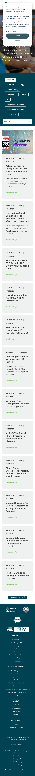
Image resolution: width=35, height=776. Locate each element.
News (24, 95)
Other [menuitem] (16, 695)
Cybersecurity (12, 90)
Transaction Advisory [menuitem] (16, 655)
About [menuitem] (16, 701)
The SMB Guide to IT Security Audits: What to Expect (17, 576)
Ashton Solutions (14, 158)
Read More (10, 192)
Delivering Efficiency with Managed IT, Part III (17, 359)
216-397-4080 (21, 744)
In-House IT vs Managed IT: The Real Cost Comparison (17, 404)
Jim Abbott (10, 352)
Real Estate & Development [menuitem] (16, 692)
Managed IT (11, 95)
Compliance (11, 114)
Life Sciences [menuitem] (16, 686)
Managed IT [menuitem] (16, 639)
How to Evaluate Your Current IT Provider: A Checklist (17, 330)
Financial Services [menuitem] (16, 674)
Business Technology (15, 85)
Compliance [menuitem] (16, 649)
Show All (10, 80)
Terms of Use (17, 756)
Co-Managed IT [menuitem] (16, 643)
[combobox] (17, 121)
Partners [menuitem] (16, 714)
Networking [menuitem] (16, 658)
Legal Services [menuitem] (16, 677)
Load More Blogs (16, 597)
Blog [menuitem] (16, 724)
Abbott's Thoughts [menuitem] (16, 727)
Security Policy (17, 759)
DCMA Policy (17, 762)
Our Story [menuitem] (16, 711)
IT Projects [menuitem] (16, 661)
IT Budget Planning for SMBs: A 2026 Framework (16, 298)
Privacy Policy (17, 765)
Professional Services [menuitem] (16, 680)
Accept (17, 35)
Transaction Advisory (15, 109)
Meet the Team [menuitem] (16, 705)
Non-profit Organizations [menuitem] (16, 671)
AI (7, 100)
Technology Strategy (15, 104)
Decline (17, 40)
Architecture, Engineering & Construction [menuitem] (16, 689)
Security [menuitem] (16, 646)
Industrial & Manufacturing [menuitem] (16, 683)
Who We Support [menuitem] (16, 667)
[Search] (29, 121)
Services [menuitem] (16, 636)
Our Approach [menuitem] (16, 708)
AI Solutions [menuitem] (16, 652)
